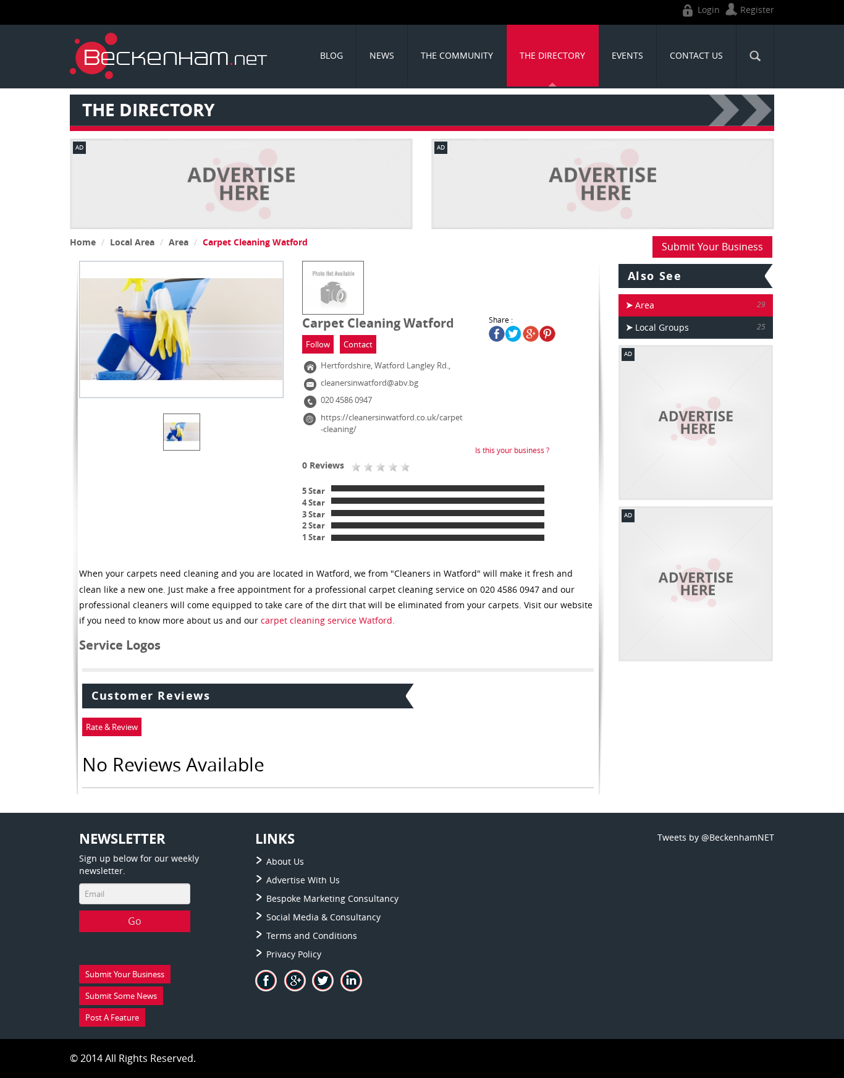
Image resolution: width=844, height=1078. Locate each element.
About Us (285, 861)
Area (178, 242)
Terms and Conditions (311, 935)
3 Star (313, 514)
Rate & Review (112, 726)
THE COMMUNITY (457, 55)
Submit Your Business (712, 246)
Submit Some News (121, 995)
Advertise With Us (303, 880)
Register (756, 9)
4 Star (313, 502)
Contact (358, 344)
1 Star (313, 537)
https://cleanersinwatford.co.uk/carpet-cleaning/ (392, 423)
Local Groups (662, 327)
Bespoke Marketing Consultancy (332, 898)
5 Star (313, 490)
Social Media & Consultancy (323, 917)
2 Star (313, 525)
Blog (331, 55)
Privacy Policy (293, 954)
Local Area (132, 242)
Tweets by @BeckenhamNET (715, 837)
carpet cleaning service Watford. (326, 620)
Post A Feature (112, 1017)
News (381, 55)
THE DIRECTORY (552, 55)
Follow (318, 344)
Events (627, 55)
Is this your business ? (512, 450)
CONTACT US (696, 55)
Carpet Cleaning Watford (255, 242)
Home (83, 242)
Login (707, 9)
